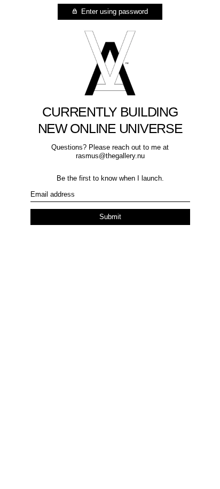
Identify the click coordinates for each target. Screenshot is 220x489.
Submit (110, 217)
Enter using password (113, 11)
